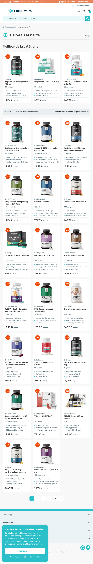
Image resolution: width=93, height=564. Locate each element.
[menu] (5, 10)
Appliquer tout (25, 551)
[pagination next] (61, 498)
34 (55, 498)
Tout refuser (15, 557)
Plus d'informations (34, 544)
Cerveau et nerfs (24, 27)
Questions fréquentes (82, 6)
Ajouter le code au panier (75, 2)
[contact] (79, 11)
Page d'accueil (10, 27)
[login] (84, 11)
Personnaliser (35, 557)
